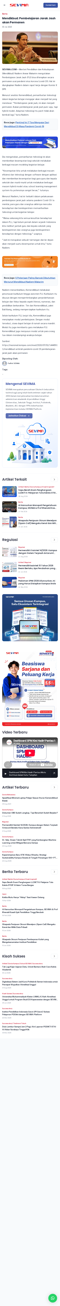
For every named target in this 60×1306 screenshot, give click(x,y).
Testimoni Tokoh (19, 1023)
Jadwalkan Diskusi (17, 415)
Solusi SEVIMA (25, 964)
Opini (4, 894)
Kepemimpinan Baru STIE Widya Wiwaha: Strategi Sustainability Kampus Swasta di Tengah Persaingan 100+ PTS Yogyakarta (29, 858)
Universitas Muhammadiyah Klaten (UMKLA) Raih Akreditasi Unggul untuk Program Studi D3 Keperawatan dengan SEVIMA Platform (30, 999)
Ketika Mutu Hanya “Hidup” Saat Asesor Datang (23, 897)
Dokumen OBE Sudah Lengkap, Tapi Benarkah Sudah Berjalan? (30, 813)
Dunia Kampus (36, 487)
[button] (52, 1298)
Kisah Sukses (7, 994)
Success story (37, 964)
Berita (4, 14)
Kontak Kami (50, 5)
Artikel (20, 487)
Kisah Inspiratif (48, 487)
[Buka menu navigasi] (4, 5)
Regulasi (21, 547)
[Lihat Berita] (9, 491)
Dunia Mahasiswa (8, 795)
